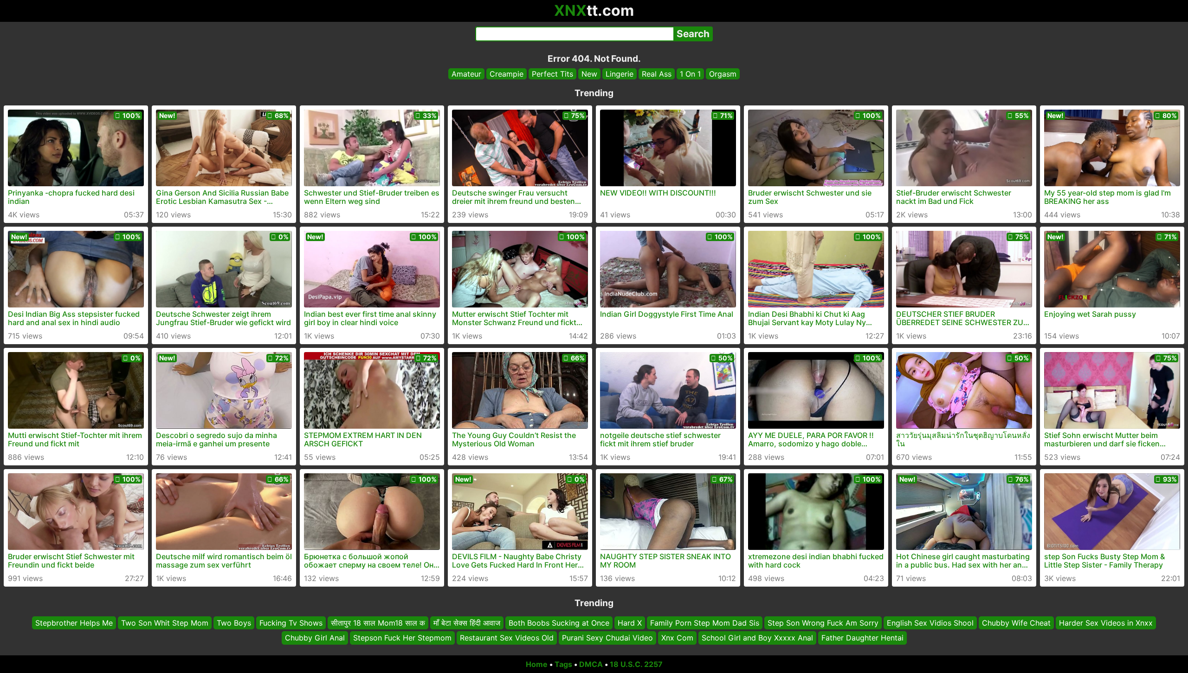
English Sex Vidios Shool (930, 622)
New (589, 73)
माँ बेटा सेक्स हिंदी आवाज (466, 622)
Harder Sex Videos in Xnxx (1106, 622)
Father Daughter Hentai (862, 638)
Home (537, 664)
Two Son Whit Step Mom (164, 622)
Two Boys (234, 622)
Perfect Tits (552, 73)
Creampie (506, 73)
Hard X (630, 622)
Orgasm (722, 73)
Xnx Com (677, 638)
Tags (563, 664)
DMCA (591, 664)
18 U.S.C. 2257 (636, 664)
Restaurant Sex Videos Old (507, 638)
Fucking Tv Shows (291, 622)
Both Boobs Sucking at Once (559, 622)
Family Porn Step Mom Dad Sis (704, 622)
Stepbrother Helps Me (74, 622)
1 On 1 (690, 73)
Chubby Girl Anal (315, 638)
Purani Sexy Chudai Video (607, 638)
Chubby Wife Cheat (1016, 622)
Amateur (466, 73)
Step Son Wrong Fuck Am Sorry (823, 622)
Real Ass (656, 73)
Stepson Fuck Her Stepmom (402, 638)
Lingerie (619, 73)
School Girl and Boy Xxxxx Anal (757, 638)
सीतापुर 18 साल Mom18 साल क (378, 622)
